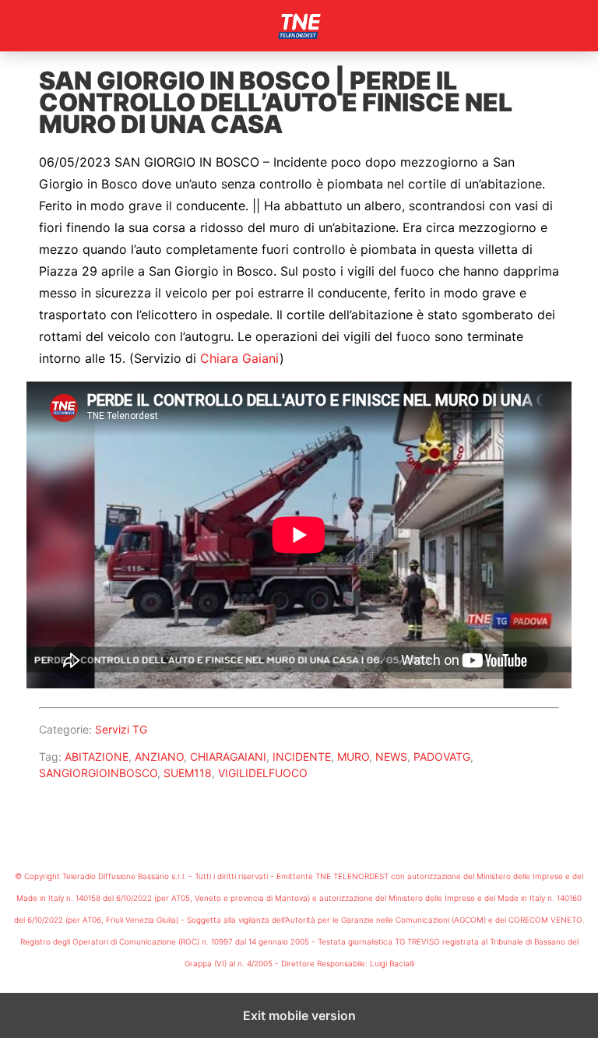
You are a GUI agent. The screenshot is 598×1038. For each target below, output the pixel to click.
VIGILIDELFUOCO (263, 772)
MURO (353, 756)
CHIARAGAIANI (228, 756)
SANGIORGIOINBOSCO (98, 772)
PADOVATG (441, 756)
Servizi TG (121, 729)
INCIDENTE (302, 756)
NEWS (391, 756)
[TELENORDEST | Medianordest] (299, 25)
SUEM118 (188, 772)
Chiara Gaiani (240, 358)
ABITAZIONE (96, 756)
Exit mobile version (299, 1015)
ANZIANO (159, 756)
